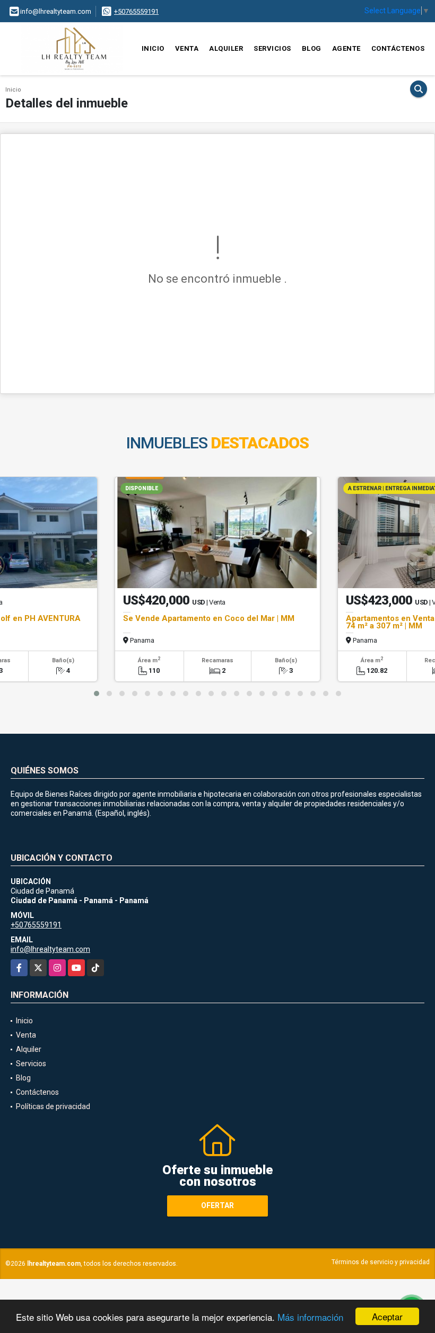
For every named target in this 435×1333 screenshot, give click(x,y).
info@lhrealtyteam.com (50, 949)
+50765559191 (136, 11)
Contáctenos (398, 48)
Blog (311, 48)
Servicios (272, 48)
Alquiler (226, 48)
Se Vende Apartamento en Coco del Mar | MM (208, 618)
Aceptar (387, 1316)
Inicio (153, 48)
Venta (187, 48)
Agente (346, 48)
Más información (310, 1316)
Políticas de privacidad (53, 1106)
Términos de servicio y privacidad (381, 1262)
